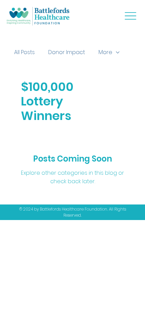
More (105, 52)
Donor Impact (66, 52)
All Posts (24, 52)
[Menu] (130, 16)
